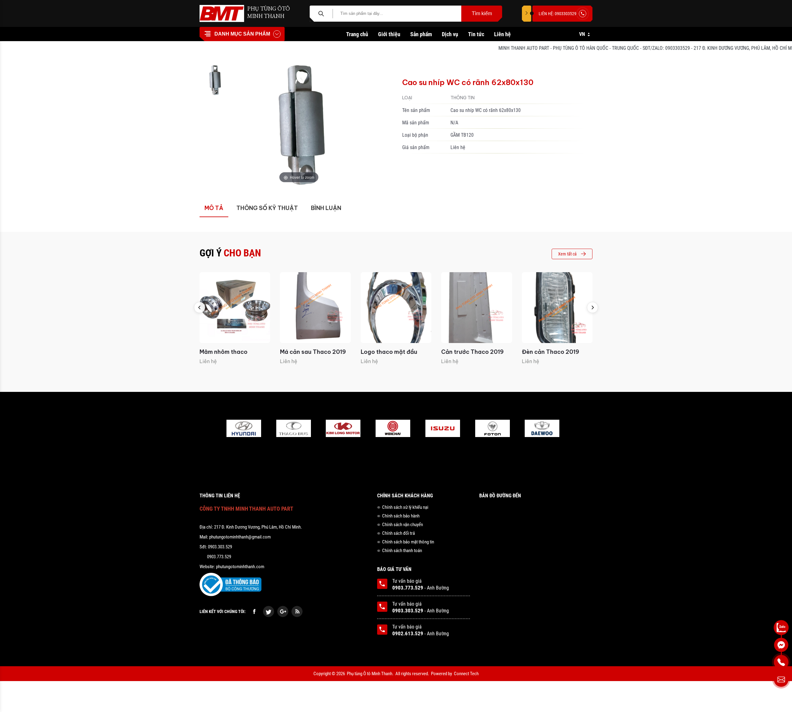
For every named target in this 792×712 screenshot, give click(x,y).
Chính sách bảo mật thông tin (408, 542)
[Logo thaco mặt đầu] (396, 307)
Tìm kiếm (482, 13)
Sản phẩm (421, 34)
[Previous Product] (199, 307)
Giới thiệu (389, 34)
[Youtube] (297, 611)
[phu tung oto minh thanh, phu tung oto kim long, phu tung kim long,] (243, 429)
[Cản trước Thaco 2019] (476, 307)
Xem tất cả (567, 253)
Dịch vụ (450, 34)
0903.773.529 (407, 588)
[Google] (282, 611)
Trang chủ (357, 34)
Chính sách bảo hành (401, 516)
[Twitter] (268, 611)
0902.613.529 (407, 633)
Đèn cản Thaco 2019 (550, 351)
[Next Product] (592, 307)
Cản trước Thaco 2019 (472, 351)
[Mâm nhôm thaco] (235, 307)
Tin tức (476, 34)
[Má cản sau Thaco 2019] (315, 307)
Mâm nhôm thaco (224, 351)
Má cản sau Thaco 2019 (313, 351)
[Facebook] (254, 611)
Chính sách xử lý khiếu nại (405, 507)
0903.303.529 (407, 610)
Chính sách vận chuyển (402, 524)
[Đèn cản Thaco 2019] (557, 307)
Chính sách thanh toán (402, 550)
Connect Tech (466, 673)
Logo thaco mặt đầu (389, 351)
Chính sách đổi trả (398, 533)
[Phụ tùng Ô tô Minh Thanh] (222, 13)
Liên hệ (502, 34)
